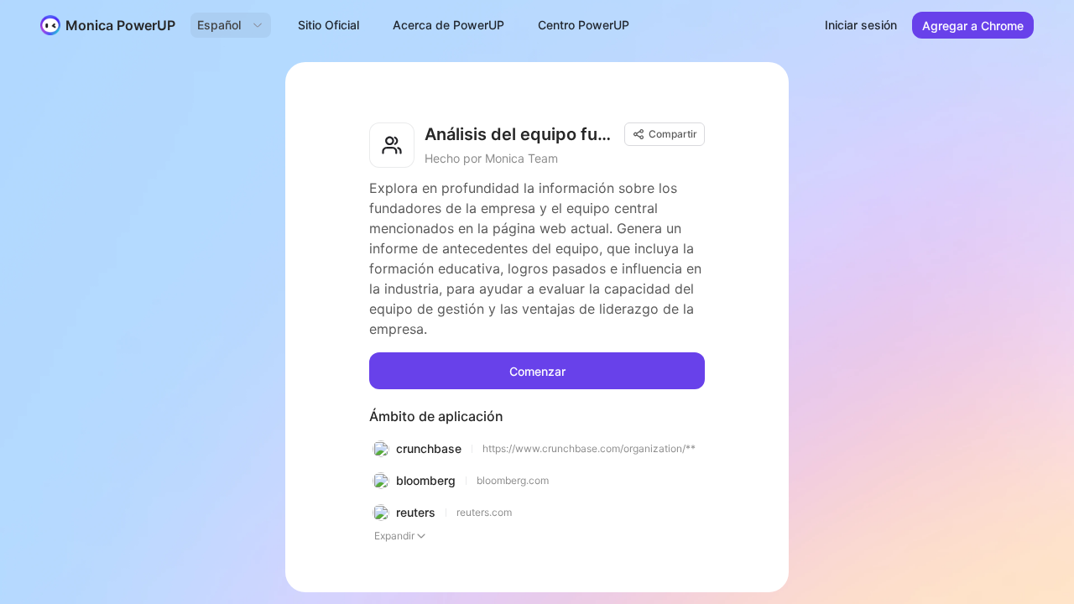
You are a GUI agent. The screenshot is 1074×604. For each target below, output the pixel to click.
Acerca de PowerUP (448, 25)
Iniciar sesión (861, 25)
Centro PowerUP (583, 25)
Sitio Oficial (328, 25)
